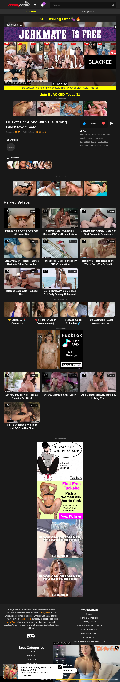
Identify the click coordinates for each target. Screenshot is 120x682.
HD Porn (31, 651)
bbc (108, 135)
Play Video (61, 83)
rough (93, 141)
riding (105, 145)
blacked (83, 135)
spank (90, 138)
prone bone (96, 145)
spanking (99, 138)
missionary (85, 145)
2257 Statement (89, 629)
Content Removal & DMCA (89, 625)
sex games (88, 11)
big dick (101, 135)
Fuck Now (31, 11)
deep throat (103, 141)
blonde (83, 138)
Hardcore (31, 659)
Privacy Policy (89, 621)
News (89, 614)
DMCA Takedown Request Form (89, 641)
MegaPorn (43, 679)
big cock (92, 135)
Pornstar (31, 655)
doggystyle (85, 141)
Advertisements (88, 633)
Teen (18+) (31, 663)
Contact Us (88, 637)
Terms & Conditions (88, 618)
